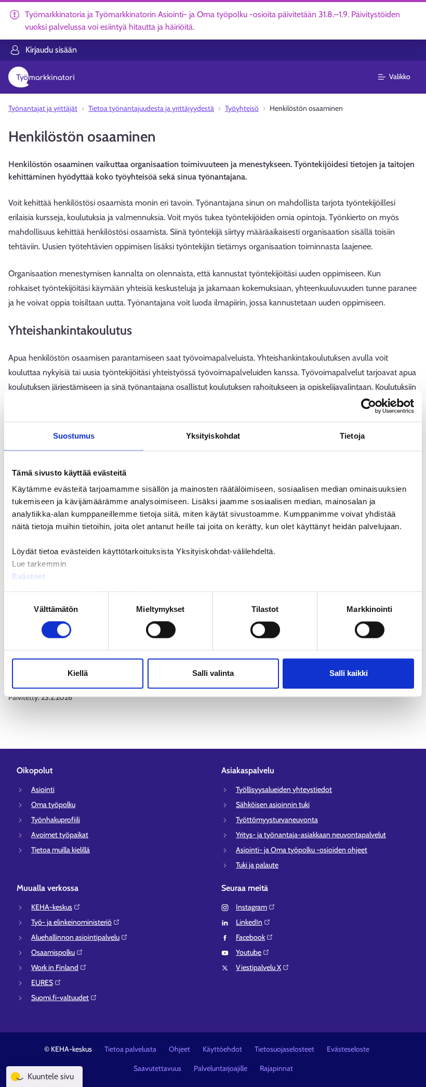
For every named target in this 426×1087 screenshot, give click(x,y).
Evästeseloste (348, 1049)
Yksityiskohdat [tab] (213, 435)
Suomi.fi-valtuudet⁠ (60, 997)
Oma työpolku (53, 804)
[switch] (161, 630)
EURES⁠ (42, 982)
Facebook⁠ (250, 937)
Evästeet (28, 576)
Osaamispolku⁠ (53, 952)
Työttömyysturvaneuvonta (277, 819)
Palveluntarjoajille (220, 1068)
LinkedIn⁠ (249, 922)
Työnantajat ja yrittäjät (42, 108)
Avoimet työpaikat (59, 834)
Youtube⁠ (248, 952)
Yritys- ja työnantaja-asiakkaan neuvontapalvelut (311, 834)
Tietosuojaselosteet (284, 1049)
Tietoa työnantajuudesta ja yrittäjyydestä (151, 108)
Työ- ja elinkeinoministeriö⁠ (71, 922)
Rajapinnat (276, 1068)
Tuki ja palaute (257, 864)
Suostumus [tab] (74, 435)
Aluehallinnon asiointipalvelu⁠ (75, 937)
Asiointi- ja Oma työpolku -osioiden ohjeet (301, 849)
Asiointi (43, 789)
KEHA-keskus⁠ (51, 907)
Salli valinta (213, 673)
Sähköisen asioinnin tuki (273, 804)
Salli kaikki (348, 673)
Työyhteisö (242, 108)
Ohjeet (179, 1049)
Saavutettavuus (157, 1068)
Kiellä (78, 673)
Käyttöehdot (222, 1049)
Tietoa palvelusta (130, 1049)
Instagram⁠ (251, 907)
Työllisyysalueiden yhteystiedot (284, 789)
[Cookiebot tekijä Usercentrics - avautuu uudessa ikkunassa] (368, 406)
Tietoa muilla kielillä (60, 849)
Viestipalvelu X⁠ (258, 967)
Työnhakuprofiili (55, 819)
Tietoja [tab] (352, 435)
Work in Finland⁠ (54, 967)
